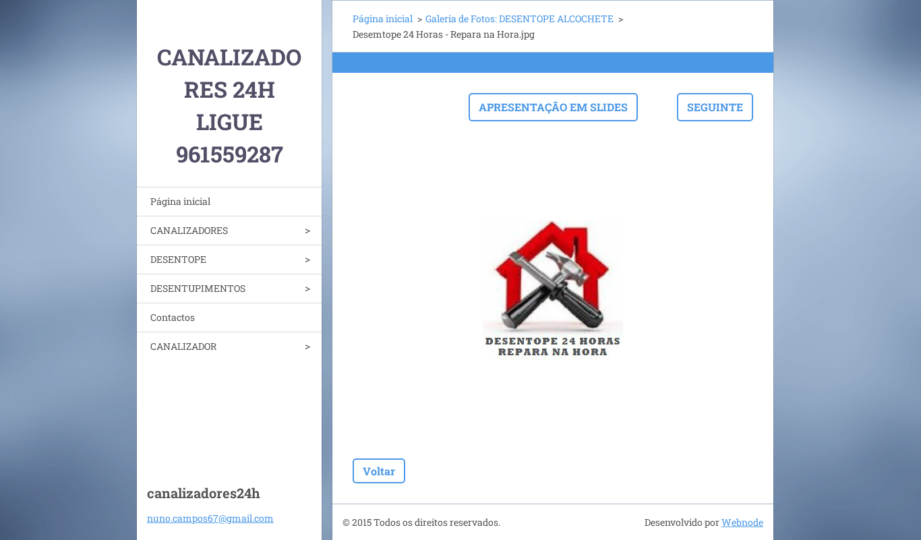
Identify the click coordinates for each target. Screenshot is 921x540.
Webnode (742, 522)
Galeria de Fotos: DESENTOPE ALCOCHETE (519, 18)
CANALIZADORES (189, 230)
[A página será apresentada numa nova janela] (553, 290)
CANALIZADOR (183, 346)
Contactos (172, 317)
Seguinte (715, 107)
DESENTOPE (178, 259)
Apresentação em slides (553, 107)
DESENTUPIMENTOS (197, 288)
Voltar (379, 471)
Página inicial (180, 201)
